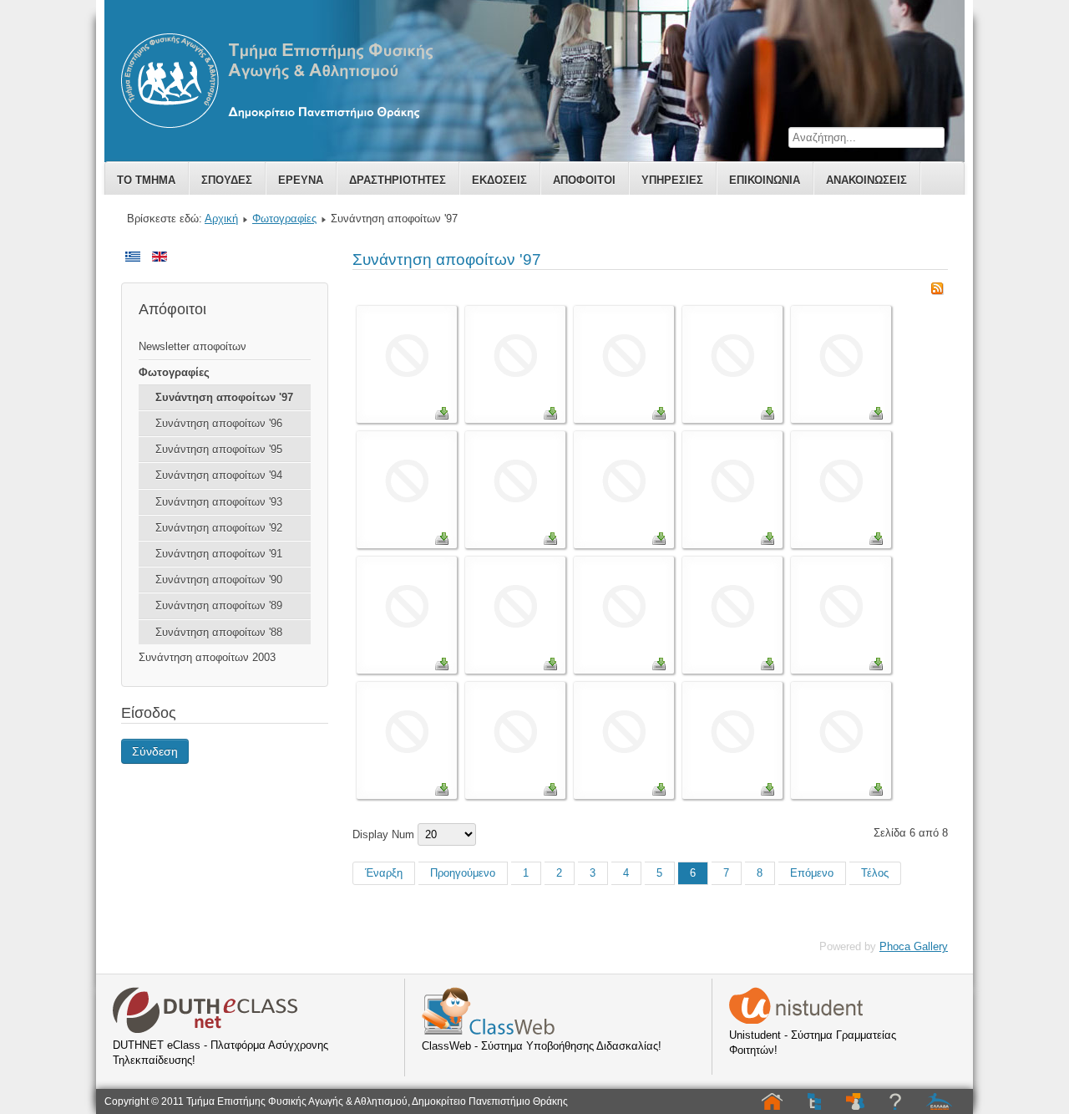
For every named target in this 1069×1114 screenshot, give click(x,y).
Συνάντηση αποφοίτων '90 (218, 579)
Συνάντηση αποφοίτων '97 (224, 397)
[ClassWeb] (488, 1031)
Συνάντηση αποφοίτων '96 (218, 423)
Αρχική (221, 218)
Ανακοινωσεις (866, 180)
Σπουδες (226, 180)
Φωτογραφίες (284, 218)
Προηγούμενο (462, 873)
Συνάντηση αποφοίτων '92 (218, 527)
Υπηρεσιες (672, 180)
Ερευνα (300, 180)
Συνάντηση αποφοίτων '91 (218, 553)
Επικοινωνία (764, 180)
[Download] (441, 415)
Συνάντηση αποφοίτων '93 (218, 502)
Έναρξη (384, 873)
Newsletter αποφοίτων (192, 346)
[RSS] (937, 291)
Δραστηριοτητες (397, 180)
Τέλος (875, 873)
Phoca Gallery (913, 946)
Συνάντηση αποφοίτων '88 (218, 632)
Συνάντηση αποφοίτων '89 (218, 605)
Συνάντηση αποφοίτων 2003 (207, 657)
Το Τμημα (146, 180)
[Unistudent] (796, 1020)
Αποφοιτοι (584, 180)
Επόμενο (811, 873)
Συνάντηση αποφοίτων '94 (218, 475)
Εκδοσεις (499, 180)
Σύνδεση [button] (155, 751)
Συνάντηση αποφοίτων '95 (218, 449)
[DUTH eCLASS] (205, 1030)
